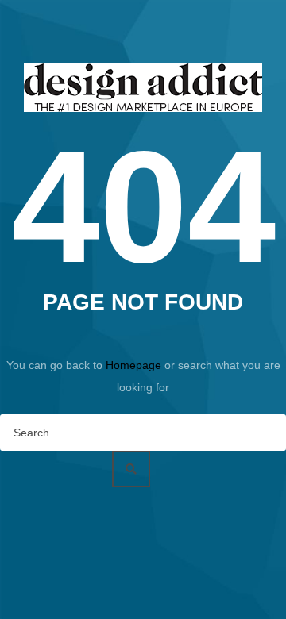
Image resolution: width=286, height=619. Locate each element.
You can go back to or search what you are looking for (143, 376)
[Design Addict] (143, 86)
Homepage (135, 365)
